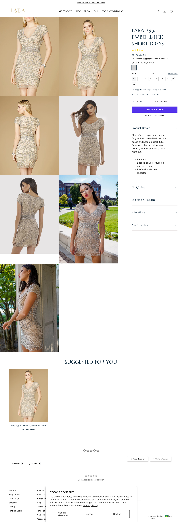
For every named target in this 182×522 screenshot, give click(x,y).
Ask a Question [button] (139, 459)
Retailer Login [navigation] (15, 511)
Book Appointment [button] (112, 11)
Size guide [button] (172, 73)
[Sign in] (164, 11)
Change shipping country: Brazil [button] (160, 517)
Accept (89, 514)
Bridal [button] (87, 11)
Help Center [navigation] (14, 494)
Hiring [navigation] (12, 507)
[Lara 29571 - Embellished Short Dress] (28, 395)
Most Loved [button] (65, 11)
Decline (117, 514)
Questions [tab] (33, 463)
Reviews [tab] (16, 463)
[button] (158, 11)
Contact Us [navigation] (14, 499)
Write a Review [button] (161, 459)
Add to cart (161, 101)
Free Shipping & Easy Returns (91, 2)
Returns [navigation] (12, 490)
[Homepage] (17, 11)
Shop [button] (78, 11)
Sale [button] (96, 11)
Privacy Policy (90, 505)
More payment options (154, 116)
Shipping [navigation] (13, 503)
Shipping (146, 59)
